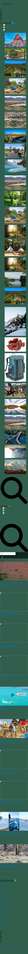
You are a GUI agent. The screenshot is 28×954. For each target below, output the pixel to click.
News (6, 111)
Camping (7, 224)
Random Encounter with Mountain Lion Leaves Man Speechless (12, 866)
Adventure (7, 336)
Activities (5, 174)
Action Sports (7, 190)
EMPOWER (5, 885)
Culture (6, 47)
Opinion (6, 128)
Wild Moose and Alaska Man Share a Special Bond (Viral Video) (11, 771)
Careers (4, 928)
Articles (4, 31)
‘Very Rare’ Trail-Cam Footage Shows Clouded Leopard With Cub (12, 645)
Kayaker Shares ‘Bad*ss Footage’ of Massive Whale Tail (11, 833)
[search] (8, 553)
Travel (6, 158)
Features (6, 77)
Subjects (5, 306)
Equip (6, 25)
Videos (6, 173)
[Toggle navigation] (15, 23)
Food (6, 352)
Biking (6, 206)
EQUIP (4, 882)
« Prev (4, 877)
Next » (13, 877)
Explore (6, 27)
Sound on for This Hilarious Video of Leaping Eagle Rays (11, 708)
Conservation (3, 612)
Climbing (6, 238)
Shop (4, 516)
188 (11, 877)
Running (6, 271)
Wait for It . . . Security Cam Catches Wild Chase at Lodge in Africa (13, 741)
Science (6, 444)
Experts (6, 59)
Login (5, 5)
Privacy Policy (3, 948)
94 (7, 877)
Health (6, 398)
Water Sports (7, 287)
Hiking (6, 256)
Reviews (6, 142)
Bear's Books (6, 7)
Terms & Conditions (10, 948)
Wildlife (6, 474)
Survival (6, 458)
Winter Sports (7, 304)
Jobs (4, 2)
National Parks (8, 429)
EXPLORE (4, 884)
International (7, 414)
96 (9, 877)
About (4, 0)
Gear (6, 382)
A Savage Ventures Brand (15, 945)
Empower (7, 29)
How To (6, 95)
